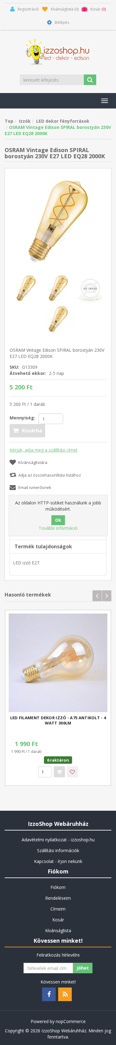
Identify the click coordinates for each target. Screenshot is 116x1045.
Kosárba (32, 430)
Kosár (58, 920)
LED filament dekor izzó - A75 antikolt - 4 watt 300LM (58, 720)
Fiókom (58, 887)
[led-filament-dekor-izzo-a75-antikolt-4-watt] (58, 663)
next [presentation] (106, 595)
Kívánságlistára (32, 462)
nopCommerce (71, 1021)
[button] (104, 101)
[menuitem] (58, 839)
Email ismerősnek (34, 487)
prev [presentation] (97, 595)
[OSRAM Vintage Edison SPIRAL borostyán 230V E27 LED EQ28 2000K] (58, 318)
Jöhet (83, 968)
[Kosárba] (59, 771)
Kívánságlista (58, 930)
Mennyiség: (22, 418)
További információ (58, 528)
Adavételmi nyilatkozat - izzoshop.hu (58, 840)
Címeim (58, 909)
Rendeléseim (58, 898)
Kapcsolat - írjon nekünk (58, 861)
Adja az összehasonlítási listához (49, 475)
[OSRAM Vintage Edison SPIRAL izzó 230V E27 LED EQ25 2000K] (58, 221)
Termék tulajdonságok (43, 546)
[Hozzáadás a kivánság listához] (72, 771)
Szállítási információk (58, 850)
